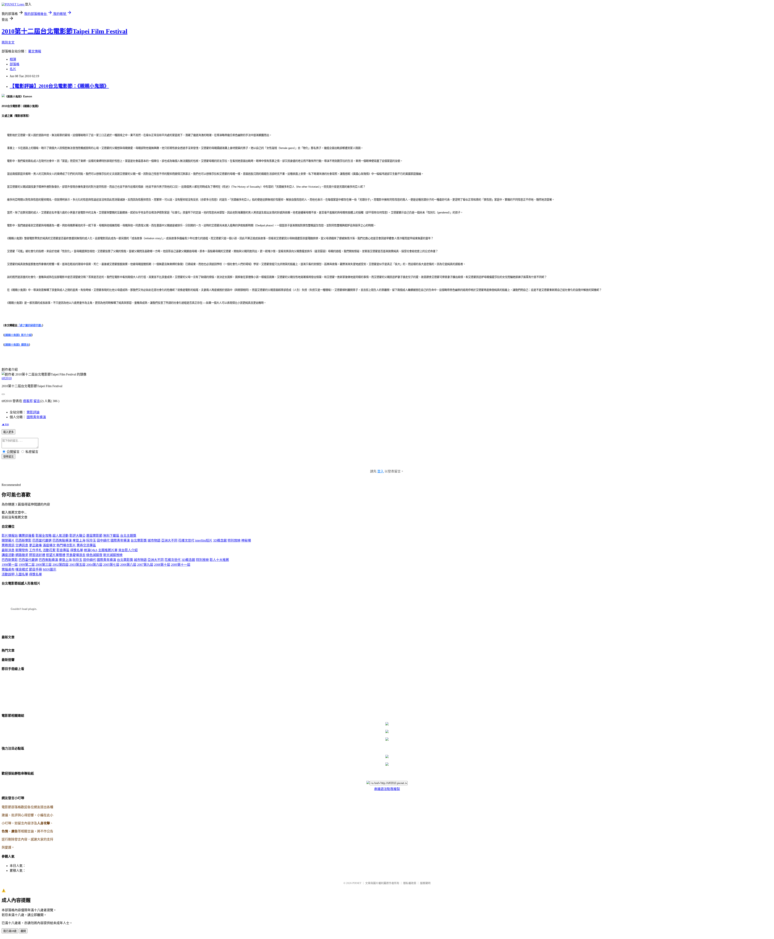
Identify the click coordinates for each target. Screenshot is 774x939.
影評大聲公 (77, 535)
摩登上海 (79, 540)
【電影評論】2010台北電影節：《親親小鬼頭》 (59, 86)
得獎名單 (76, 550)
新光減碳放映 (113, 555)
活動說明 (8, 574)
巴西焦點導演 (62, 540)
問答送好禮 (37, 555)
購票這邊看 (27, 535)
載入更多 (8, 432)
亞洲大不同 (169, 540)
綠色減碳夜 (94, 555)
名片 (13, 69)
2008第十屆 (162, 564)
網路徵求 (21, 555)
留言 (36, 401)
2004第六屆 (94, 564)
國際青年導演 (36, 417)
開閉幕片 (8, 540)
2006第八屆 (128, 564)
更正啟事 (35, 545)
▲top (5, 424)
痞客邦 (28, 401)
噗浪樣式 (21, 569)
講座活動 (8, 555)
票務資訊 (8, 545)
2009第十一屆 (180, 564)
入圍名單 (21, 574)
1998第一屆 (10, 564)
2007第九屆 (145, 564)
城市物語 (154, 540)
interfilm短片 (203, 540)
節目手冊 (35, 569)
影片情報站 (10, 535)
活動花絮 (49, 550)
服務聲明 (425, 883)
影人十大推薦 (219, 560)
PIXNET (356, 883)
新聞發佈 (21, 550)
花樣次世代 (186, 540)
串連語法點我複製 (387, 789)
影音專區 (62, 550)
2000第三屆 (43, 564)
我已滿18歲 (10, 931)
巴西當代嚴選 (42, 540)
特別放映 (234, 540)
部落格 (14, 64)
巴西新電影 (23, 540)
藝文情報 (34, 51)
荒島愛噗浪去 (75, 555)
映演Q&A (90, 550)
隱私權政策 (409, 883)
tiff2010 (7, 378)
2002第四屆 (60, 564)
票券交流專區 (86, 545)
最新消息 (8, 550)
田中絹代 (103, 540)
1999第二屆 (27, 564)
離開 (23, 931)
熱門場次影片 (66, 545)
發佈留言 (8, 456)
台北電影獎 (139, 540)
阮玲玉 (91, 540)
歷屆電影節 (94, 535)
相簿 (13, 59)
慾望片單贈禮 (55, 555)
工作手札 (35, 550)
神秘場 (246, 540)
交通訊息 (21, 545)
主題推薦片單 (108, 550)
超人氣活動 (60, 535)
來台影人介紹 (128, 550)
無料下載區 (111, 535)
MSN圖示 (49, 569)
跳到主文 (8, 42)
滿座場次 (49, 545)
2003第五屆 (77, 564)
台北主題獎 (128, 535)
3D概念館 (220, 540)
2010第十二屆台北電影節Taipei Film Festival (64, 31)
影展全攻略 (43, 535)
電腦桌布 (8, 569)
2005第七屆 (111, 564)
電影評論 (33, 412)
